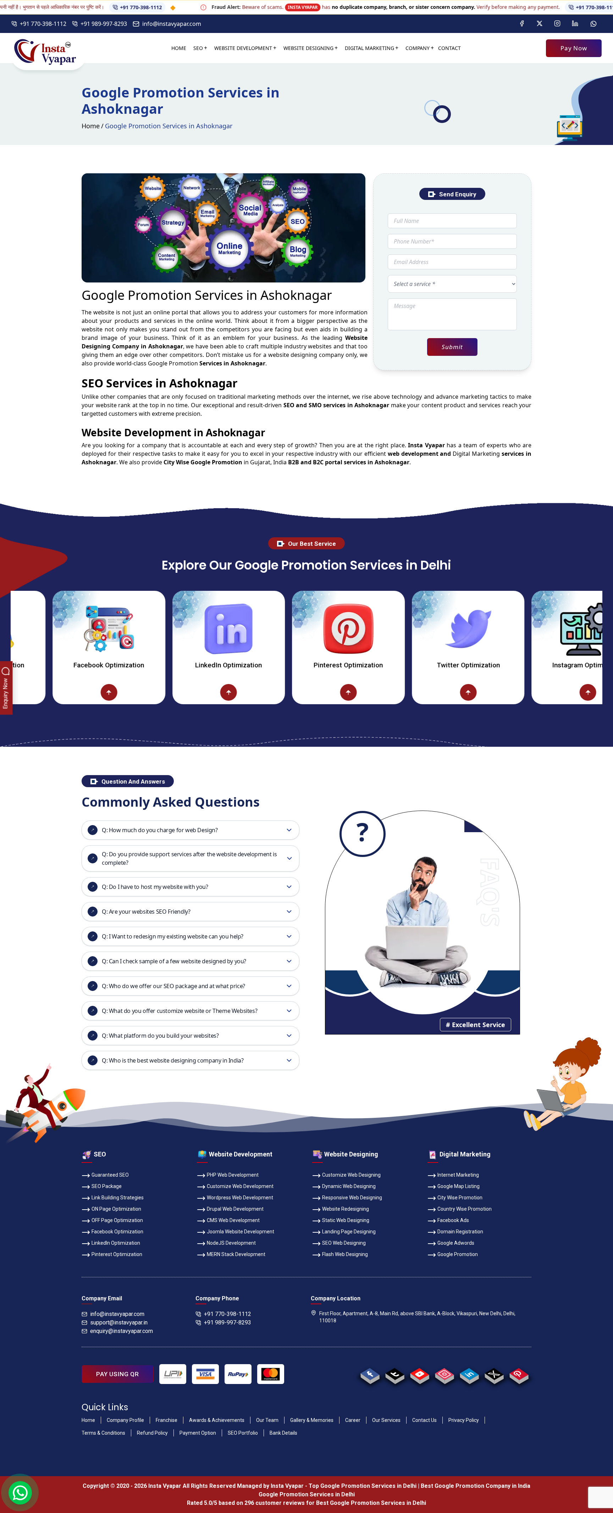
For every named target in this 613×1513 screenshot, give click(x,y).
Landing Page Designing (349, 1231)
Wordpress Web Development (240, 1197)
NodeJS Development (231, 1243)
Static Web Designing (345, 1220)
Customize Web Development (240, 1186)
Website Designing (308, 48)
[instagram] (444, 1374)
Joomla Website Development (240, 1231)
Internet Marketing (458, 1175)
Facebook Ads (453, 1220)
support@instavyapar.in (119, 1322)
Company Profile (125, 1420)
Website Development (243, 48)
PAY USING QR (117, 1374)
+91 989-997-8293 (104, 24)
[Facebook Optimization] (56, 628)
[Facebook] (521, 24)
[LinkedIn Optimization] (176, 628)
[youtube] (419, 1374)
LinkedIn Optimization (175, 665)
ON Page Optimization (116, 1209)
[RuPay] (238, 1374)
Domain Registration (460, 1231)
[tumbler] (394, 1374)
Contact (449, 48)
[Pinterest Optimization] (295, 628)
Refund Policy (152, 1433)
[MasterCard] (270, 1374)
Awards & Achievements (216, 1420)
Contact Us (424, 1420)
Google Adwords (455, 1243)
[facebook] (369, 1374)
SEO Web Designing (344, 1243)
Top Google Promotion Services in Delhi (362, 1486)
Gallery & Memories (311, 1420)
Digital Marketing (369, 48)
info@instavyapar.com (171, 24)
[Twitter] (539, 24)
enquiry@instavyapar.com (121, 1331)
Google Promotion (173, 363)
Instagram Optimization (535, 665)
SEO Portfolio (243, 1433)
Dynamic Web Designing (349, 1186)
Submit (452, 347)
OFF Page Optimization (117, 1220)
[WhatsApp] (593, 24)
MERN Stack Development (236, 1254)
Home (178, 48)
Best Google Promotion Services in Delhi (371, 1503)
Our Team (267, 1420)
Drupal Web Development (235, 1209)
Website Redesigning (345, 1209)
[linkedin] (469, 1374)
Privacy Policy (463, 1420)
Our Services (386, 1420)
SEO (198, 48)
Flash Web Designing (345, 1254)
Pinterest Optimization (295, 665)
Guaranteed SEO (110, 1175)
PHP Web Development (233, 1175)
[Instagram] (557, 24)
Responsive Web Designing (352, 1197)
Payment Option (198, 1433)
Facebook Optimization (56, 665)
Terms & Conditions (103, 1433)
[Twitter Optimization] (415, 628)
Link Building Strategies (118, 1197)
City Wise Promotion (459, 1197)
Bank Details (283, 1433)
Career (352, 1420)
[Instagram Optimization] (535, 628)
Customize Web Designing (351, 1175)
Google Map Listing (458, 1186)
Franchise (166, 1420)
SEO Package (107, 1186)
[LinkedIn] (575, 24)
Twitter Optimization (415, 665)
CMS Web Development (233, 1220)
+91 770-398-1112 (91, 7)
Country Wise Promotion (464, 1209)
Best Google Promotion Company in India (475, 1486)
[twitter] (494, 1374)
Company (417, 48)
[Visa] (205, 1374)
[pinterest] (518, 1374)
